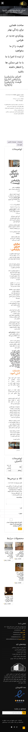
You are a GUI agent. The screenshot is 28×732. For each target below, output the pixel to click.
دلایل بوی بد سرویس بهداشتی (19, 647)
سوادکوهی (4, 722)
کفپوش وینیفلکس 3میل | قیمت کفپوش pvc (19, 554)
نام (21, 508)
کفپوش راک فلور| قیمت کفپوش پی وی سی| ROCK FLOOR (19, 576)
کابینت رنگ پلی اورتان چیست (19, 654)
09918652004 (16, 632)
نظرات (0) (19, 145)
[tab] (19, 142)
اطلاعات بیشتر (7, 560)
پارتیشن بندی (17, 283)
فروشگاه (14, 99)
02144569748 (17, 630)
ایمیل (20, 513)
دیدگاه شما (19, 497)
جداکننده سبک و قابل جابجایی (15, 205)
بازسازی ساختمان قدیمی (20, 650)
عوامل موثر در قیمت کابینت (19, 656)
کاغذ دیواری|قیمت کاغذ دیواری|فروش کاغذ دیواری (9, 599)
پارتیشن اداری (13, 301)
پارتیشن (19, 99)
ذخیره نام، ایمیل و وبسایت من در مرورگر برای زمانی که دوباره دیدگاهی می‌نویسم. (14, 524)
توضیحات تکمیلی (12, 142)
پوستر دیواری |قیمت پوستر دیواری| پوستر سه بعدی (9, 555)
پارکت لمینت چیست (21, 652)
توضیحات (19, 142)
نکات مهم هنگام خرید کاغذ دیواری (18, 658)
